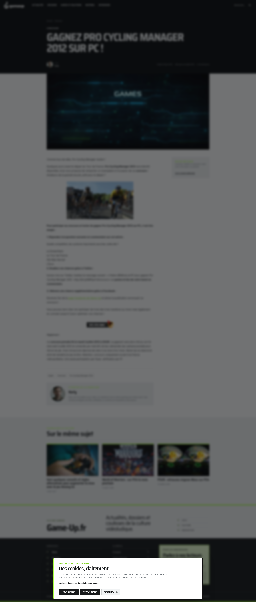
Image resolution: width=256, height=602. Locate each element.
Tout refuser (69, 592)
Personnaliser (111, 592)
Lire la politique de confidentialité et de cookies (79, 583)
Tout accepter (90, 592)
